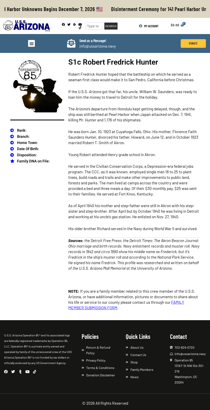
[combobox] (94, 26)
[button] (31, 43)
